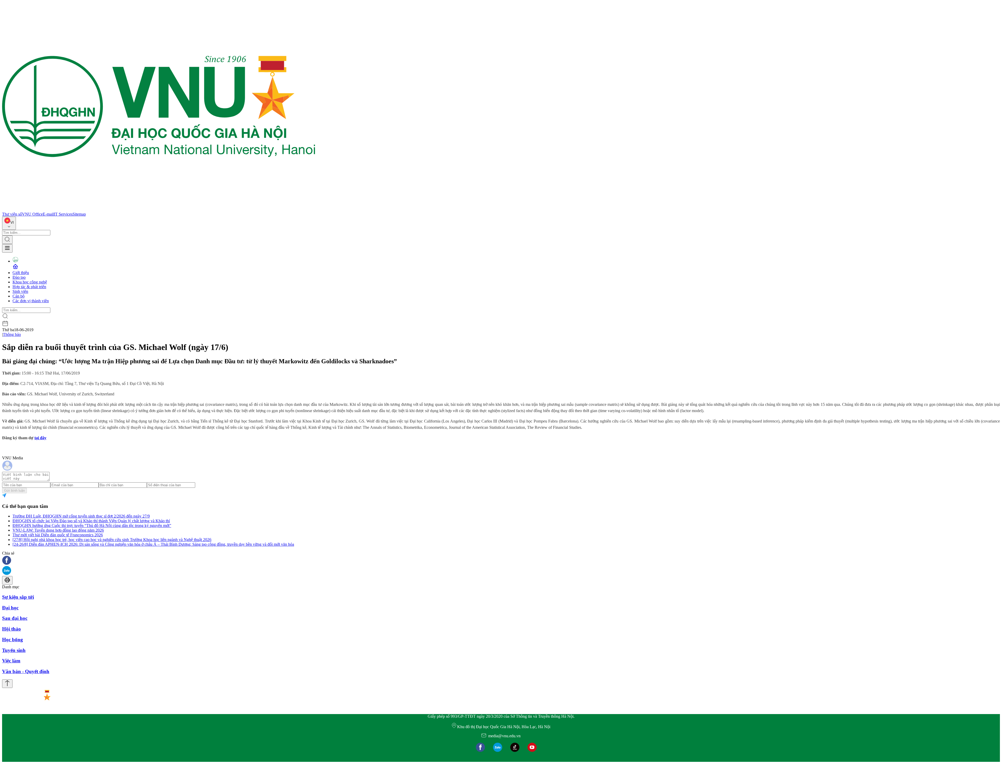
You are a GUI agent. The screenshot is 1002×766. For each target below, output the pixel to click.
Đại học (10, 607)
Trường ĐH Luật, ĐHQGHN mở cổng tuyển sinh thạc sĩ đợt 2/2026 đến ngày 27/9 (81, 516)
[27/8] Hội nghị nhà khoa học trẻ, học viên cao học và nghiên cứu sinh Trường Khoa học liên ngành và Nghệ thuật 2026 (112, 539)
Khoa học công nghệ (30, 282)
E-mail (48, 214)
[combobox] (9, 223)
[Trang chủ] (158, 209)
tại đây (40, 438)
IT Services (63, 214)
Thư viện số (12, 214)
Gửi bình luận (14, 490)
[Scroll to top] (7, 683)
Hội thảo (11, 629)
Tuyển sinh (14, 650)
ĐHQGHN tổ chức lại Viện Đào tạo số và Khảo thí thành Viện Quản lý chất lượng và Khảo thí (91, 521)
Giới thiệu (21, 272)
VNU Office (32, 214)
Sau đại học (14, 618)
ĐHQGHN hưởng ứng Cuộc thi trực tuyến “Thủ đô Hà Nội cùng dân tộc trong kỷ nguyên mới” (92, 525)
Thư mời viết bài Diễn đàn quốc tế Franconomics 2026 (58, 535)
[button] (501, 561)
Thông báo (12, 334)
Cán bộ (19, 296)
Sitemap (79, 214)
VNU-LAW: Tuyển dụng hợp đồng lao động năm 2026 (58, 530)
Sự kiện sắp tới (18, 597)
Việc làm (11, 660)
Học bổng (12, 639)
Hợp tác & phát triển (29, 286)
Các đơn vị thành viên (31, 301)
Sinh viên (20, 291)
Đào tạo (19, 277)
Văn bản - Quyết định (25, 671)
